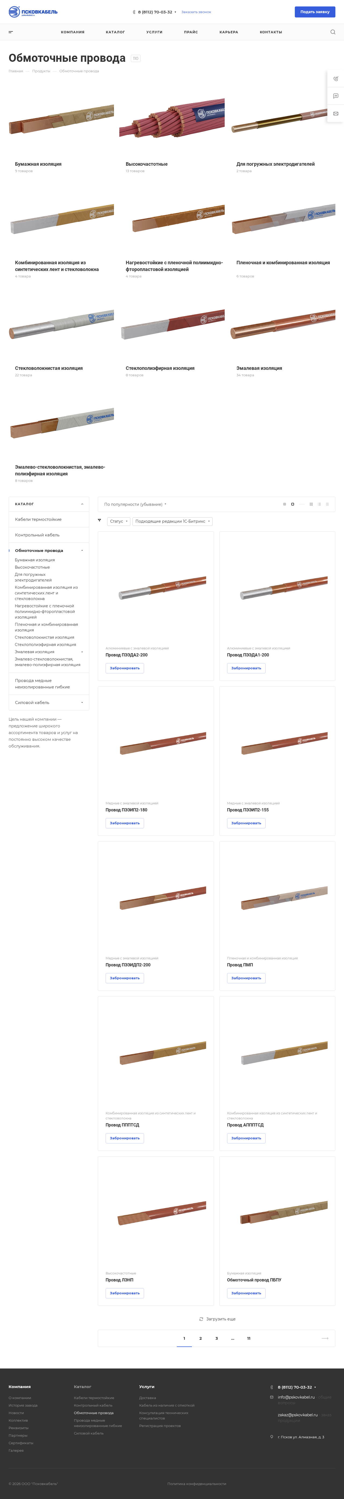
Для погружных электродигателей (33, 577)
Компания (20, 1386)
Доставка (147, 1398)
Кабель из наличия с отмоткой (167, 1405)
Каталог (82, 1386)
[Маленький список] (285, 504)
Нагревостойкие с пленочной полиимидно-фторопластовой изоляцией (45, 612)
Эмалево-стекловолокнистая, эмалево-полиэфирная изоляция (47, 662)
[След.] (322, 1338)
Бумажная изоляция (35, 560)
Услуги (147, 1386)
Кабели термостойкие (38, 519)
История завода (23, 1405)
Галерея (16, 1450)
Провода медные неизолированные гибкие (42, 683)
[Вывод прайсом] (327, 504)
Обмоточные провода (39, 550)
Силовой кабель (32, 702)
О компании (20, 1398)
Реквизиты (18, 1428)
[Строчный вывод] (319, 504)
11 (248, 1338)
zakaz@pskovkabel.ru (298, 1415)
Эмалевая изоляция (34, 651)
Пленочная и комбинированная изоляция (46, 627)
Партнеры (18, 1435)
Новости (16, 1413)
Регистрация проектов (160, 1426)
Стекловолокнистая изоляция (44, 637)
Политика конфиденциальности (196, 1484)
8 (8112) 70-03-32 (155, 12)
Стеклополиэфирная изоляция (45, 644)
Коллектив (18, 1420)
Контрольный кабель (37, 534)
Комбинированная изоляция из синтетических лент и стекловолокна (46, 593)
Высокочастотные (32, 567)
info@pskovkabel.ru (296, 1397)
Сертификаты (21, 1443)
